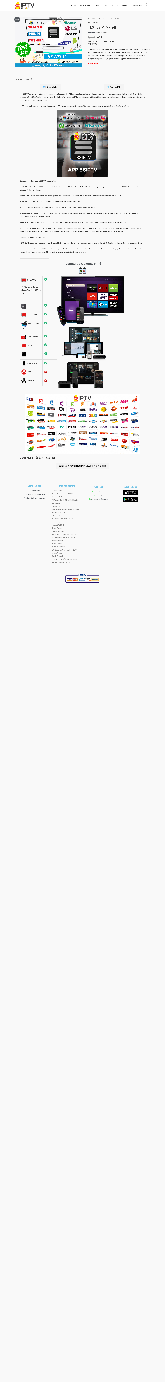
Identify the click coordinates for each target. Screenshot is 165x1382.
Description (19, 79)
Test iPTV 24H (99, 19)
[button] (50, 87)
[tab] (19, 79)
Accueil (73, 5)
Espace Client (137, 5)
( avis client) (102, 33)
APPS (98, 5)
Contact (125, 5)
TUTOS (106, 5)
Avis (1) (29, 79)
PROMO (115, 5)
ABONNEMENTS (86, 5)
